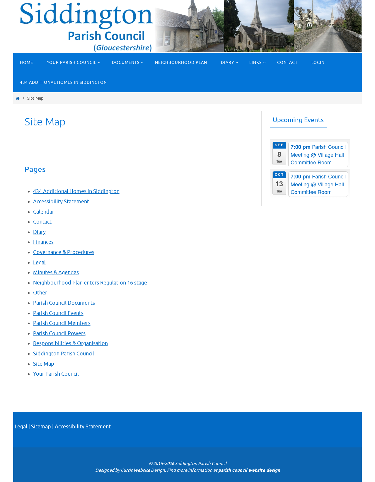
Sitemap (41, 426)
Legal (39, 262)
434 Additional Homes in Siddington (76, 191)
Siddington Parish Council (63, 353)
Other (40, 292)
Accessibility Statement (61, 201)
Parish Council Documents (64, 303)
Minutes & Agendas (56, 272)
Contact (42, 222)
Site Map (43, 364)
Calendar (43, 212)
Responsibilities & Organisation (70, 343)
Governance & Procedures (63, 252)
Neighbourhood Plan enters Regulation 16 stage (90, 283)
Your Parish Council (56, 374)
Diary (39, 232)
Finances (43, 242)
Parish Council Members (62, 323)
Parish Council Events (58, 313)
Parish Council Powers (59, 333)
